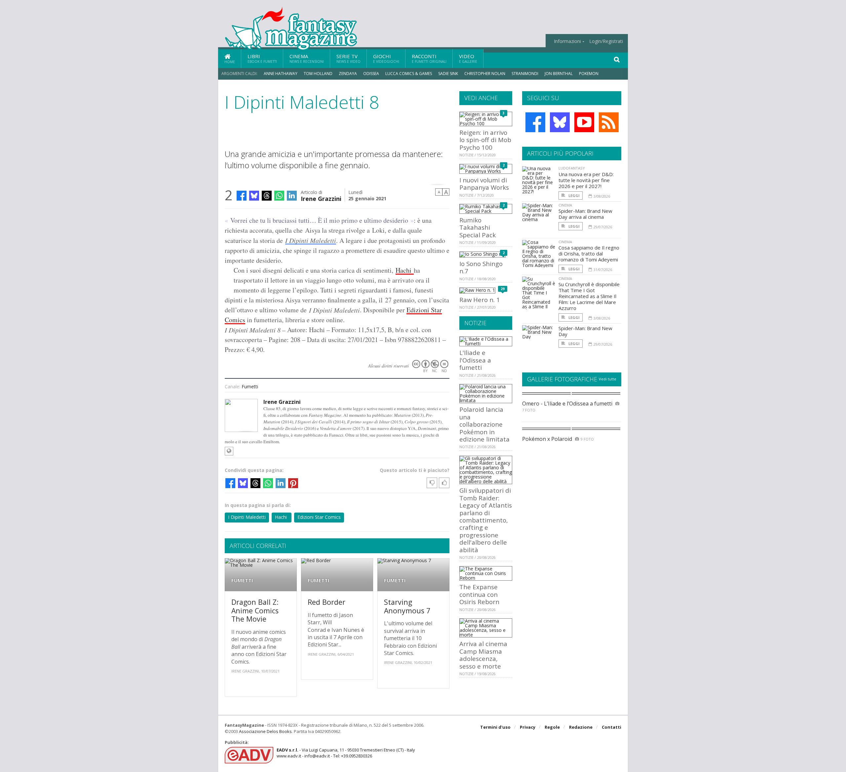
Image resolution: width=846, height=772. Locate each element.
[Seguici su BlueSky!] (560, 122)
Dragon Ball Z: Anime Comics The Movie (255, 610)
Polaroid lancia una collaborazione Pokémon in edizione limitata (484, 424)
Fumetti (250, 386)
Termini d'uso (495, 727)
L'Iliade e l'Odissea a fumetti (475, 359)
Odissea (371, 73)
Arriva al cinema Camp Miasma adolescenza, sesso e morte (483, 654)
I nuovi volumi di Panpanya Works (484, 183)
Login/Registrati (606, 41)
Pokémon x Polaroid (547, 439)
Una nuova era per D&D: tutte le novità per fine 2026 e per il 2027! (586, 180)
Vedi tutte (607, 378)
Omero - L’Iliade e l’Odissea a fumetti (567, 403)
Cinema (306, 58)
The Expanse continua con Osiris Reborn (479, 594)
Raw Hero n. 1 (479, 299)
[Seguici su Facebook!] (535, 122)
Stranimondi (525, 73)
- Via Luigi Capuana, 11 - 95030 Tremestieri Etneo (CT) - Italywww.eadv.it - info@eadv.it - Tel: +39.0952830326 (346, 753)
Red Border (326, 602)
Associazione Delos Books (265, 731)
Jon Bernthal (559, 73)
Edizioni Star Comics (319, 517)
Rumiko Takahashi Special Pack (477, 227)
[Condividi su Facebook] (241, 195)
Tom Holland (318, 73)
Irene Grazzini (321, 198)
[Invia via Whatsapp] (279, 195)
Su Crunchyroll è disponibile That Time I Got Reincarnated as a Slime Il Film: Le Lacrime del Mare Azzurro (589, 296)
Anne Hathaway (280, 73)
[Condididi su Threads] (266, 195)
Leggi (573, 195)
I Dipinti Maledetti (310, 240)
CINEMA (565, 205)
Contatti (611, 727)
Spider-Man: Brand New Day (585, 331)
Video (468, 58)
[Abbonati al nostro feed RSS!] (608, 122)
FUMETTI (242, 580)
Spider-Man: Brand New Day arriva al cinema (585, 214)
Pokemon (589, 73)
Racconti (429, 58)
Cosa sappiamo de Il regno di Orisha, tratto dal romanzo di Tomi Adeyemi (588, 253)
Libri (262, 58)
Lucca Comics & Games (408, 73)
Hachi (405, 270)
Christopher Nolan (484, 73)
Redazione (581, 727)
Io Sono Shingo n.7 (481, 267)
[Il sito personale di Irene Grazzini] (229, 451)
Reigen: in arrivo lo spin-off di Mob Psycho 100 (485, 139)
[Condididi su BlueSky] (254, 195)
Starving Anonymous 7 (407, 606)
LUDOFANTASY (571, 168)
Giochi (386, 58)
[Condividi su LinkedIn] (291, 195)
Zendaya (348, 73)
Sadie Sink (448, 73)
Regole (552, 727)
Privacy (527, 727)
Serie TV (348, 58)
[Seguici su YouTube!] (584, 122)
